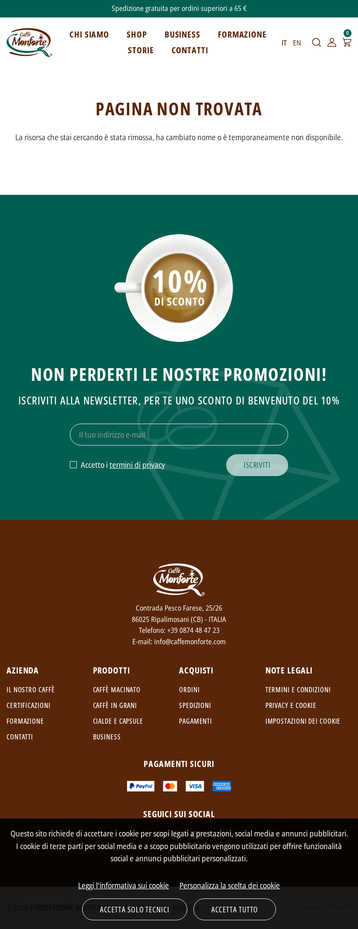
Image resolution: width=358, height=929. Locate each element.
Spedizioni (195, 705)
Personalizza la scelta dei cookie (229, 885)
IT (284, 43)
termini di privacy (137, 464)
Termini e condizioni (298, 689)
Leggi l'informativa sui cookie (123, 885)
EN (297, 43)
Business (107, 737)
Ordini (189, 689)
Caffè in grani (115, 705)
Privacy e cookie (291, 705)
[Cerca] (316, 42)
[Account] (331, 42)
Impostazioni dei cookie (303, 721)
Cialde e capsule (118, 721)
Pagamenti (195, 721)
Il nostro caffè (31, 689)
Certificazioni (29, 705)
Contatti (20, 737)
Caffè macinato (117, 689)
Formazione (25, 721)
